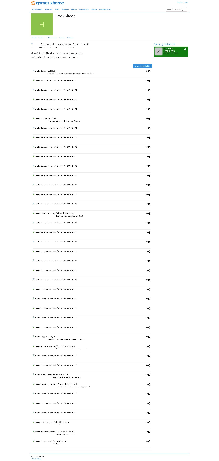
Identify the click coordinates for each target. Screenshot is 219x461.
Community (84, 9)
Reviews (65, 9)
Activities (70, 38)
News (57, 9)
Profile (34, 38)
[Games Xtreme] (48, 3)
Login (186, 2)
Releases (48, 9)
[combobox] (176, 9)
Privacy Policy (36, 459)
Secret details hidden (143, 66)
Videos (74, 9)
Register (180, 2)
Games (94, 9)
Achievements (105, 9)
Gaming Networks (164, 44)
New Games (37, 9)
